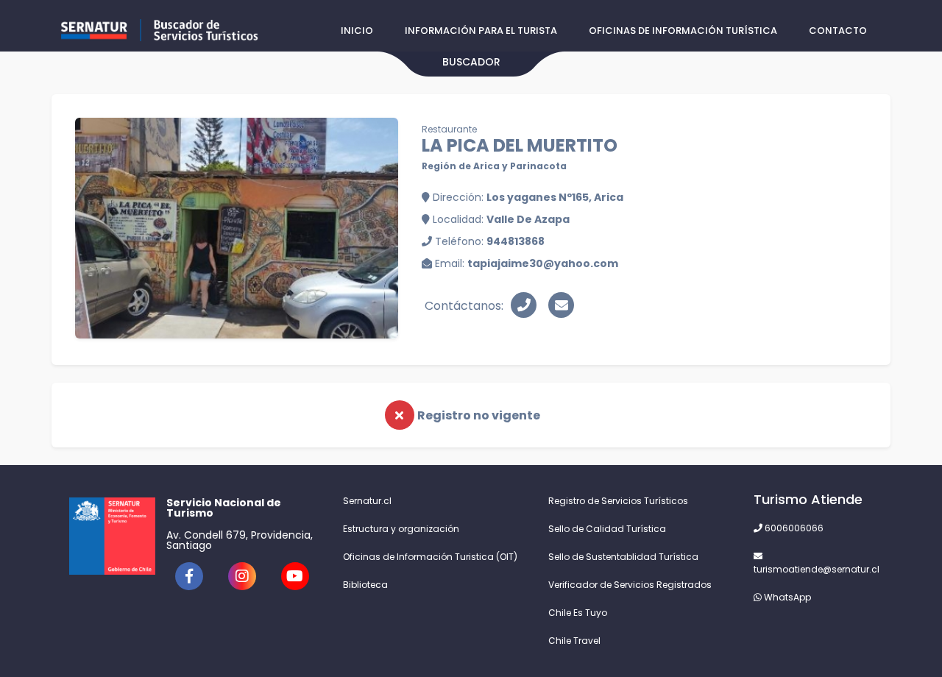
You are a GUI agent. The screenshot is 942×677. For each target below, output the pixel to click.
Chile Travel (574, 640)
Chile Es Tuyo (577, 612)
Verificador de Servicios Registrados (630, 584)
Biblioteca (365, 584)
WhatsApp (786, 597)
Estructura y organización (401, 528)
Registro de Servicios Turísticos (618, 501)
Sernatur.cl (367, 501)
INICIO (357, 31)
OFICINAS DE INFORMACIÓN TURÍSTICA (683, 31)
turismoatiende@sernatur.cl (813, 569)
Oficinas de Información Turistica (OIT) (430, 556)
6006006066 (793, 528)
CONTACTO (838, 31)
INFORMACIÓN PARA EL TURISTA (481, 31)
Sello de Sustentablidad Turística (623, 556)
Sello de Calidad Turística (607, 528)
